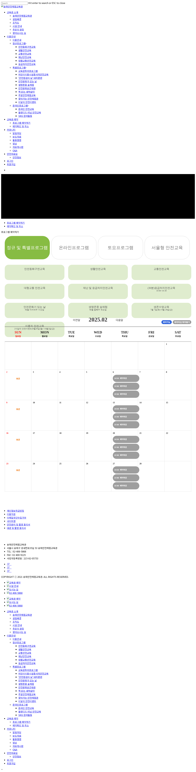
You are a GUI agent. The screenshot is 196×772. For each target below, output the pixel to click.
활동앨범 (17, 140)
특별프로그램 (19, 67)
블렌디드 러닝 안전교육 (29, 112)
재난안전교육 (24, 57)
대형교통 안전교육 (34, 288)
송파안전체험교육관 (22, 15)
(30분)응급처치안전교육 (161, 289)
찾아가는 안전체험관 (28, 98)
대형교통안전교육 (27, 60)
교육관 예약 (12, 119)
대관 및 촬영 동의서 (16, 528)
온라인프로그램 (20, 105)
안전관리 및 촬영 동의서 (18, 524)
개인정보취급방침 (15, 510)
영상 (15, 143)
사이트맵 (11, 521)
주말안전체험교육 (27, 95)
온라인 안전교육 (26, 109)
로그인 (10, 161)
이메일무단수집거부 (16, 517)
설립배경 (17, 19)
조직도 (16, 22)
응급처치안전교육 (27, 64)
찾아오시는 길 (19, 33)
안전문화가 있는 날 (27, 81)
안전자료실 (12, 154)
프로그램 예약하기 (21, 123)
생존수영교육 (161, 308)
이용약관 (11, 514)
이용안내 (11, 36)
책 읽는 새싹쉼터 (26, 91)
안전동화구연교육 (27, 47)
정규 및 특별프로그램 (27, 247)
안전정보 (17, 157)
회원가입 (11, 164)
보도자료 (17, 136)
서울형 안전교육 (167, 247)
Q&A (15, 150)
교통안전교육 (24, 53)
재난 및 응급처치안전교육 (98, 288)
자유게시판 (18, 147)
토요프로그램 (120, 247)
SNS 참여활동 (25, 116)
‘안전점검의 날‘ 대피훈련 (30, 78)
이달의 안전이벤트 (27, 102)
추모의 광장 (18, 29)
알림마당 (17, 133)
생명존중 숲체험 (26, 85)
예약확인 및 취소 (21, 126)
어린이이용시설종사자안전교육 (33, 74)
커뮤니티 (11, 129)
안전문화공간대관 (27, 88)
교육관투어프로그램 (28, 71)
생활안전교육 (24, 50)
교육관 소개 (12, 12)
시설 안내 (17, 26)
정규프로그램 (19, 43)
